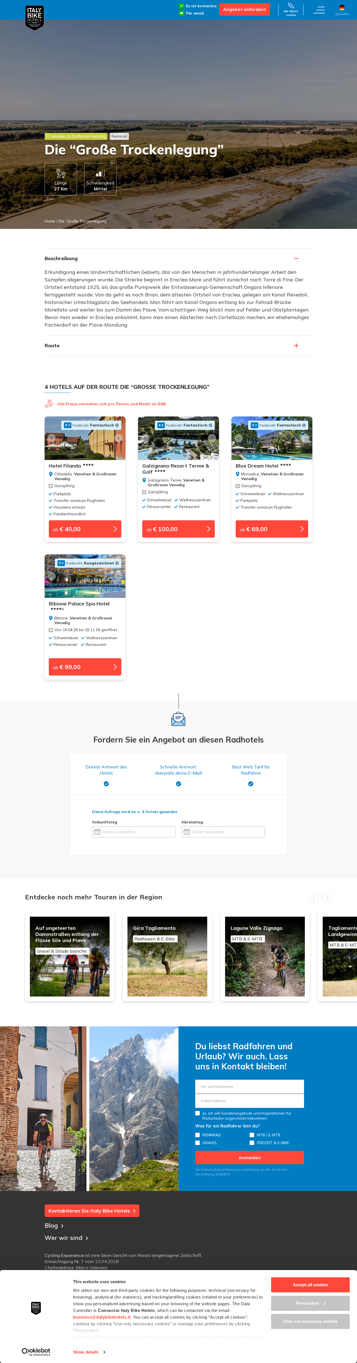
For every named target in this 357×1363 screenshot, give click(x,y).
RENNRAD (211, 1134)
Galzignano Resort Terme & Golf (175, 469)
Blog (51, 1225)
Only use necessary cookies (310, 1321)
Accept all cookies (310, 1284)
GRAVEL (209, 1142)
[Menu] (319, 10)
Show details (85, 1352)
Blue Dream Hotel (257, 466)
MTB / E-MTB (268, 1134)
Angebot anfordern (244, 9)
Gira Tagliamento (154, 933)
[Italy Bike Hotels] (34, 18)
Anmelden (249, 1157)
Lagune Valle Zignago (257, 933)
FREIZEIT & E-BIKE (273, 1142)
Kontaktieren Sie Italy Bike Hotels (89, 1211)
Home (50, 221)
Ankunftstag (104, 822)
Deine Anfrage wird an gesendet (134, 811)
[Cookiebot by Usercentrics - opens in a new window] (36, 1352)
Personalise (307, 1303)
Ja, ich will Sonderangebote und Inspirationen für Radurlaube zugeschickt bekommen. (246, 1116)
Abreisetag (192, 822)
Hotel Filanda (65, 466)
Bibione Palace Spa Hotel (79, 606)
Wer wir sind (64, 1238)
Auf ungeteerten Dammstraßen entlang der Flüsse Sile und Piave (67, 939)
